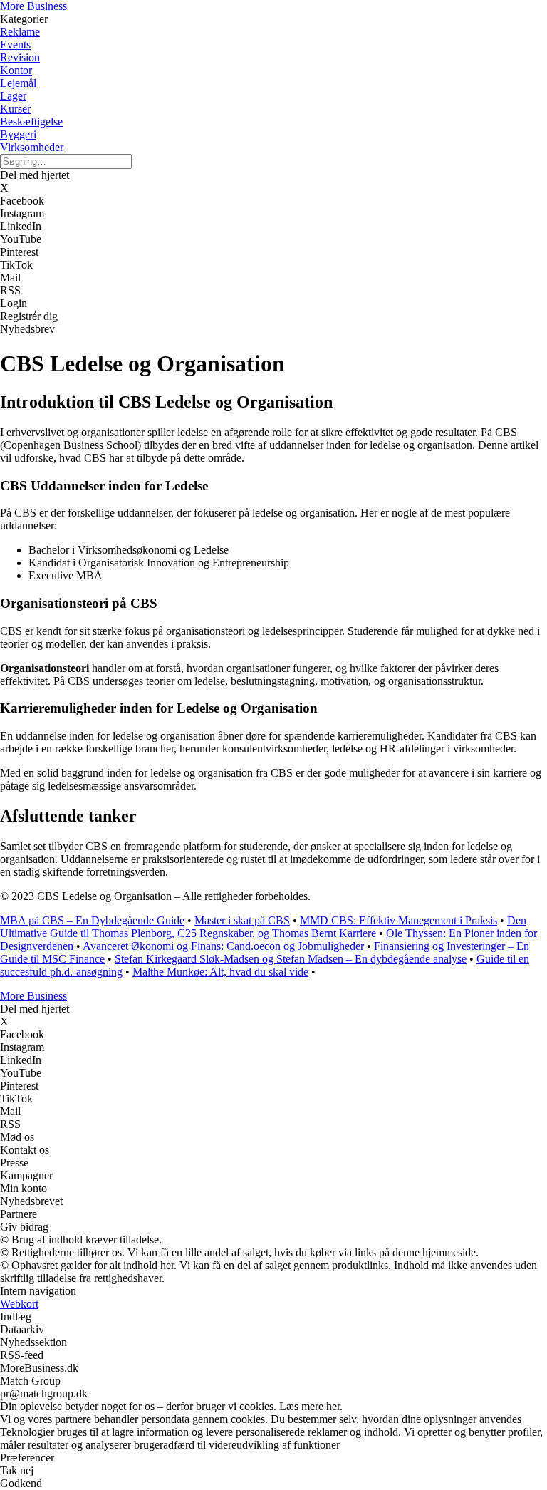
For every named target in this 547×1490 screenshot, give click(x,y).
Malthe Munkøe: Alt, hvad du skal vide (220, 972)
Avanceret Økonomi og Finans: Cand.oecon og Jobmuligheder (223, 946)
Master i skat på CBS (242, 920)
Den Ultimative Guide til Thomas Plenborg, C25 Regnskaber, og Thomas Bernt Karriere (263, 926)
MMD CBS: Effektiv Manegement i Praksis (398, 920)
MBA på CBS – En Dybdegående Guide (92, 920)
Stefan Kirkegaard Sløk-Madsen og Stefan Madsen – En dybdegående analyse (291, 959)
